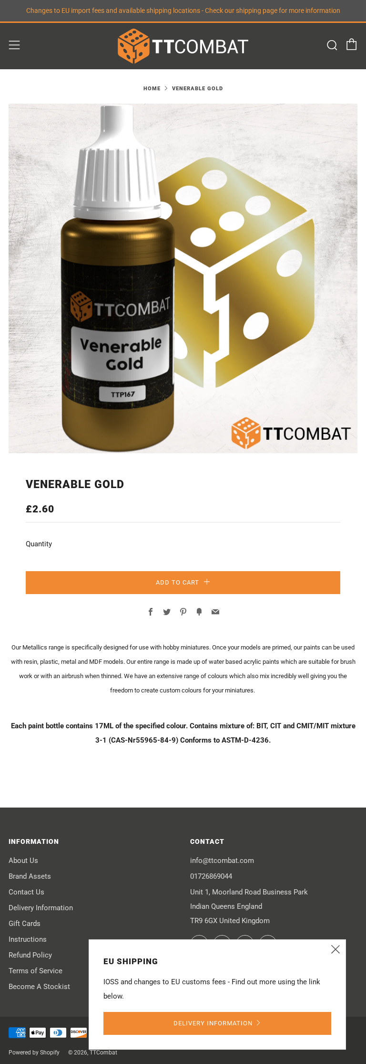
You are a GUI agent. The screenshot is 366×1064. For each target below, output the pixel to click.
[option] (183, 278)
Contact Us (26, 892)
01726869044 (211, 876)
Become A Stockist (39, 986)
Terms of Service (35, 971)
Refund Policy (30, 955)
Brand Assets (30, 876)
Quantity (39, 544)
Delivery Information (41, 908)
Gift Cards (25, 923)
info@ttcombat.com (222, 860)
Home (152, 88)
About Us (23, 860)
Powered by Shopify (34, 1052)
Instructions (28, 939)
